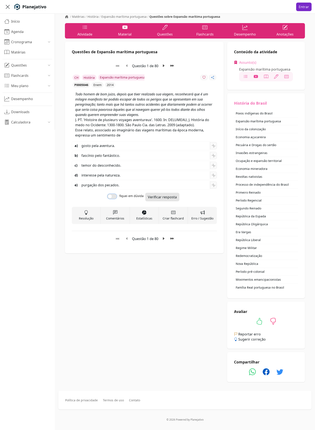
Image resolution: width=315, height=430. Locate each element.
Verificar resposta (162, 197)
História (93, 17)
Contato (134, 400)
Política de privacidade (81, 400)
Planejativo (197, 419)
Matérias (78, 17)
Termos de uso (113, 400)
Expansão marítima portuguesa (124, 17)
